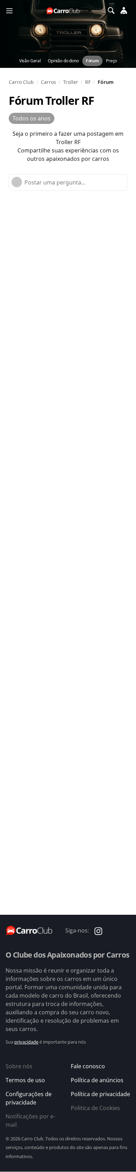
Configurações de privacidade (29, 1098)
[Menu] (9, 10)
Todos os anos (32, 118)
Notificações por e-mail (30, 1120)
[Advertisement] (68, 270)
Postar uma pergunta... (54, 182)
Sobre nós (19, 1066)
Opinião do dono (63, 61)
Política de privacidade (100, 1094)
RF (88, 82)
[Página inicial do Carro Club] (63, 10)
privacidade (26, 1042)
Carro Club (21, 82)
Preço (111, 61)
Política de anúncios (97, 1080)
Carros (48, 82)
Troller (70, 82)
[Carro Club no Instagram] (98, 930)
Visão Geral (30, 61)
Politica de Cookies (95, 1108)
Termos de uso (25, 1080)
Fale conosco (88, 1066)
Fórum (92, 61)
